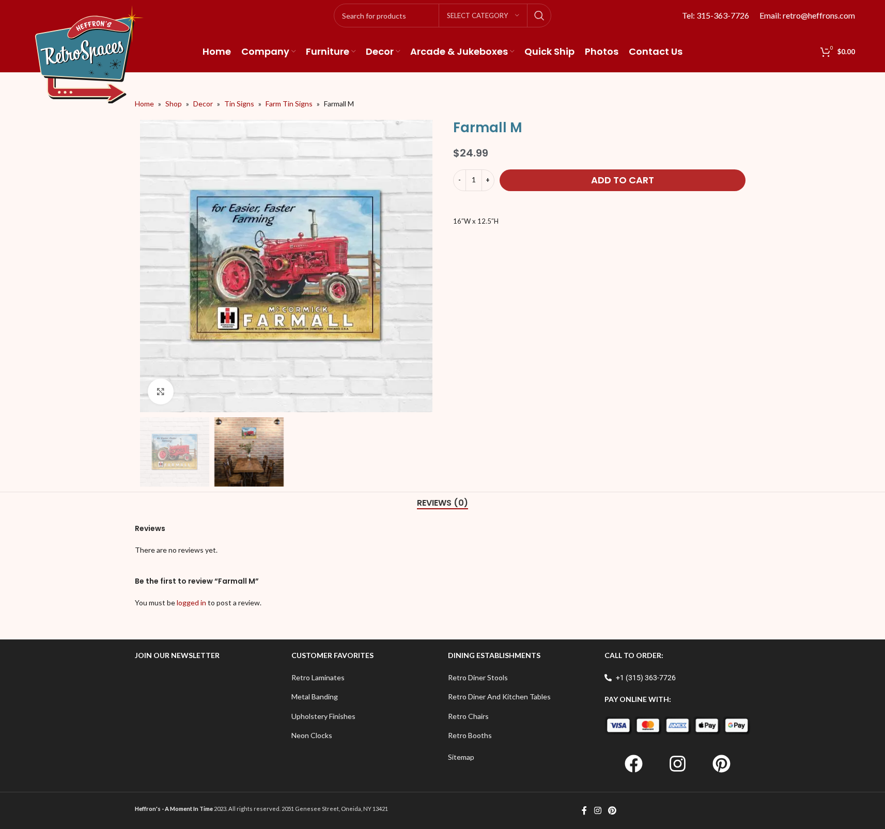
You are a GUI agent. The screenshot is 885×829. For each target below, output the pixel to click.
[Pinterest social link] (612, 810)
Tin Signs (239, 103)
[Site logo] (89, 53)
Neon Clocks (311, 735)
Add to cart (622, 180)
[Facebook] (633, 763)
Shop (173, 103)
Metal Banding (314, 696)
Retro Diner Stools (478, 677)
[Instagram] (677, 763)
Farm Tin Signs (289, 103)
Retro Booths (470, 735)
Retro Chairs (468, 716)
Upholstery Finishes (323, 716)
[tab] (442, 502)
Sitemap (461, 757)
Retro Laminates (318, 677)
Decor (203, 103)
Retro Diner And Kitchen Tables (499, 696)
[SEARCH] (539, 15)
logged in (191, 602)
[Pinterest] (721, 763)
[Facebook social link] (584, 810)
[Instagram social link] (597, 810)
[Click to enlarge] (161, 391)
